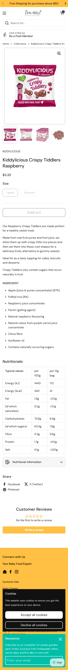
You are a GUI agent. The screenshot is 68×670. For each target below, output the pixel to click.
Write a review (34, 530)
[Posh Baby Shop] (33, 13)
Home (6, 43)
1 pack (10, 192)
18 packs (29, 192)
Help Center (10, 588)
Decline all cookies (34, 625)
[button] (61, 13)
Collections (20, 43)
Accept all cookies (34, 615)
